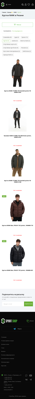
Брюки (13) (25, 37)
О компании (3, 337)
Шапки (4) (15, 41)
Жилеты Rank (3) (25, 41)
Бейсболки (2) (27, 51)
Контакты (3, 351)
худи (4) (16, 37)
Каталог (32, 320)
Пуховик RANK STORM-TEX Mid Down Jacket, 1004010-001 (17, 136)
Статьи (2, 348)
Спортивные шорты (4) (9, 44)
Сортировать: (7, 31)
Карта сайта (3, 365)
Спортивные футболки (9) (10, 48)
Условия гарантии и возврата (7, 340)
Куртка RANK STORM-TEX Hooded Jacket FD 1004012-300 (17, 181)
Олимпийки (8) (7, 37)
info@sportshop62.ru (8, 389)
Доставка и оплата (5, 344)
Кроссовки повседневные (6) (11, 51)
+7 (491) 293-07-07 (8, 377)
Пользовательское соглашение (7, 358)
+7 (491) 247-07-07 (8, 385)
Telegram (20, 328)
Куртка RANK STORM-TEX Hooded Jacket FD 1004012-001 (17, 91)
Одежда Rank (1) (8, 55)
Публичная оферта (5, 362)
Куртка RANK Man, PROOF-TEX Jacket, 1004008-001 (17, 270)
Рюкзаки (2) (24, 48)
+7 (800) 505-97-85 (8, 379)
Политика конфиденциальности (8, 355)
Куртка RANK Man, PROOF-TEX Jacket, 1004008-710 (17, 225)
